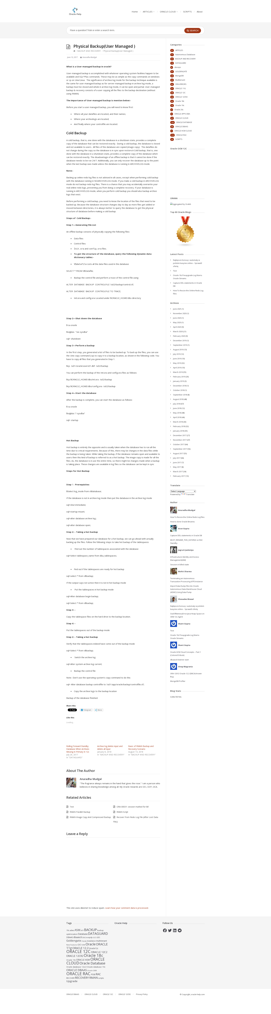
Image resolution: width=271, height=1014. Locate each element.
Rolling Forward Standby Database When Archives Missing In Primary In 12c (77, 749)
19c (67, 930)
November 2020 (179, 313)
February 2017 (179, 476)
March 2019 (178, 372)
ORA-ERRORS (180, 84)
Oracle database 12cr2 (76, 967)
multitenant (101, 940)
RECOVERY (82, 978)
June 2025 (177, 309)
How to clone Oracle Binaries (182, 521)
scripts (101, 978)
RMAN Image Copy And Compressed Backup (90, 817)
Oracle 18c (179, 101)
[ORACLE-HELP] (75, 11)
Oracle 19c (179, 105)
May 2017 (177, 467)
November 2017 (179, 440)
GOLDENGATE (181, 71)
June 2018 (177, 408)
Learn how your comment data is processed (126, 907)
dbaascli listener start (179, 659)
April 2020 (177, 327)
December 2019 (179, 340)
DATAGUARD (180, 63)
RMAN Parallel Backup (80, 812)
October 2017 (178, 444)
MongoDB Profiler (177, 681)
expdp (90, 937)
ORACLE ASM (83, 959)
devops (177, 67)
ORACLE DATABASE (184, 122)
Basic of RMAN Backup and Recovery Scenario (141, 747)
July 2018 (176, 403)
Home (135, 11)
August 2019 (178, 349)
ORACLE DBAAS (181, 126)
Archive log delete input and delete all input (110, 747)
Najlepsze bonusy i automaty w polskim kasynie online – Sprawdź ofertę (187, 263)
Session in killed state (179, 564)
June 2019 (177, 358)
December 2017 (179, 435)
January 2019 (178, 381)
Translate (190, 494)
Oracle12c (93, 948)
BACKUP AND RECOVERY (89, 51)
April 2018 (177, 417)
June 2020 (177, 318)
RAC (98, 974)
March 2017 (178, 471)
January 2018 (178, 431)
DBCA (84, 937)
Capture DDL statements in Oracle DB (186, 535)
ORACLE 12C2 (99, 952)
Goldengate (73, 940)
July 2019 (176, 354)
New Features (71, 945)
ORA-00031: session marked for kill (132, 806)
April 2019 (177, 367)
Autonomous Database (185, 54)
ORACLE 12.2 (80, 948)
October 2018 (178, 390)
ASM (77, 930)
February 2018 (179, 426)
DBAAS (69, 937)
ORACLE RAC (181, 135)
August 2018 (178, 399)
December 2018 (179, 385)
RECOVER (70, 978)
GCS (94, 937)
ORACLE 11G (180, 88)
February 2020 (179, 336)
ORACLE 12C (180, 92)
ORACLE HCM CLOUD (183, 130)
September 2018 (180, 394)
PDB (93, 974)
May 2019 (177, 363)
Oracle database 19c (96, 967)
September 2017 (180, 449)
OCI (79, 944)
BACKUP (90, 929)
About (200, 11)
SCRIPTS (187, 11)
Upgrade (71, 981)
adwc (72, 930)
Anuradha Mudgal (91, 779)
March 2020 (178, 331)
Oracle (91, 944)
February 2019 (179, 376)
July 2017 (176, 458)
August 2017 (178, 453)
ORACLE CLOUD (168, 11)
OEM (83, 945)
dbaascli (77, 937)
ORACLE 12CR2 (181, 97)
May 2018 (177, 413)
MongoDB (179, 75)
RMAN (93, 978)
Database (83, 934)
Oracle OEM (92, 970)
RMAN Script (122, 812)
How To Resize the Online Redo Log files (187, 517)
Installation (91, 941)
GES (98, 937)
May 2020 (177, 322)
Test (72, 806)
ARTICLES (147, 11)
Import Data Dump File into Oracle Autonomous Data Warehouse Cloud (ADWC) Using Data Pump (186, 589)
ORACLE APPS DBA (182, 114)
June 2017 (177, 462)
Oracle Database (92, 963)
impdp (84, 941)
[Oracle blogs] (185, 246)
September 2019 (180, 345)
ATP (82, 930)
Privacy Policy (142, 994)
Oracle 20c (178, 109)
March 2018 (178, 422)
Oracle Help (120, 923)
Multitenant (180, 80)
